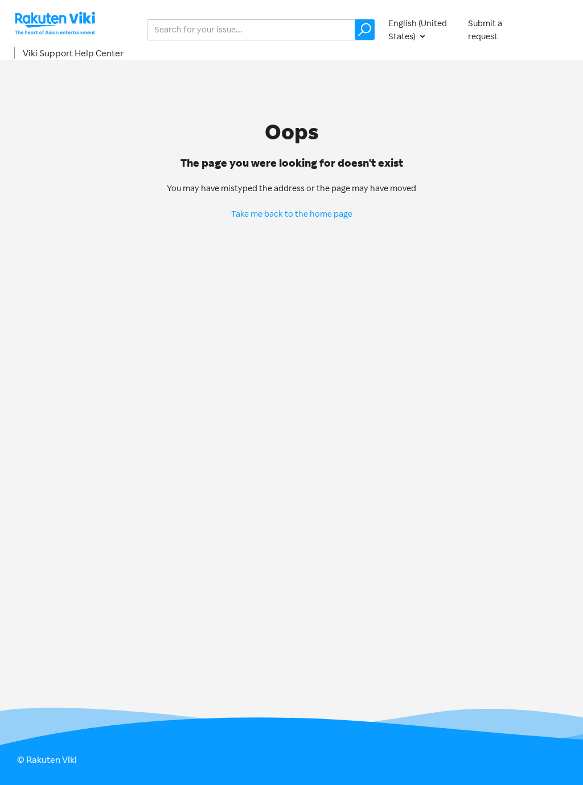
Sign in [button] (553, 29)
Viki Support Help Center (73, 53)
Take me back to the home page (291, 213)
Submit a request (485, 30)
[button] (365, 29)
